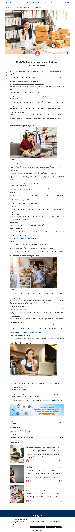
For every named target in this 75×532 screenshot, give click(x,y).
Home (6, 7)
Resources (40, 2)
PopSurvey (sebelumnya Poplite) (50, 400)
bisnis (14, 422)
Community (53, 2)
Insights (28, 446)
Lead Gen (27, 2)
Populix (31, 460)
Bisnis (27, 486)
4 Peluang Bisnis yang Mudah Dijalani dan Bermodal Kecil (25, 122)
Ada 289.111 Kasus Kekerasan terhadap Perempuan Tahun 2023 (43, 468)
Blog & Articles (12, 7)
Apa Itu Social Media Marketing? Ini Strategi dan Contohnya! (43, 488)
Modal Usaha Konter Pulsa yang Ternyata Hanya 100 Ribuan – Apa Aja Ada (29, 332)
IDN (67, 2)
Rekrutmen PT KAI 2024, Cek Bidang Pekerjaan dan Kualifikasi (43, 447)
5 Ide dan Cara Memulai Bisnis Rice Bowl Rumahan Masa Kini (26, 238)
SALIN (61, 437)
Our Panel (33, 2)
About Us (46, 2)
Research (20, 2)
